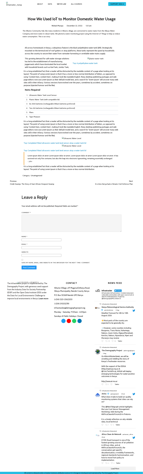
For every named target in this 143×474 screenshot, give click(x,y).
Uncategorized (36, 175)
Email (24, 244)
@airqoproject (114, 394)
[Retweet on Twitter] (100, 304)
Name (24, 236)
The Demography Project (112, 350)
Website (25, 252)
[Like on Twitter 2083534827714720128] (112, 384)
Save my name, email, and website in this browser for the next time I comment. (56, 262)
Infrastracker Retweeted (109, 304)
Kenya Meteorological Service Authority (118, 307)
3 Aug (117, 310)
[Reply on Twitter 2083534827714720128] (103, 384)
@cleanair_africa (128, 434)
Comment (26, 212)
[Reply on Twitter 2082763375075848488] (103, 425)
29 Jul (103, 437)
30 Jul (123, 394)
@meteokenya (108, 310)
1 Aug (104, 353)
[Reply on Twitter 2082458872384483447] (103, 463)
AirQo (104, 394)
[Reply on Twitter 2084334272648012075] (103, 341)
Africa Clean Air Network (111, 434)
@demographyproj (129, 350)
